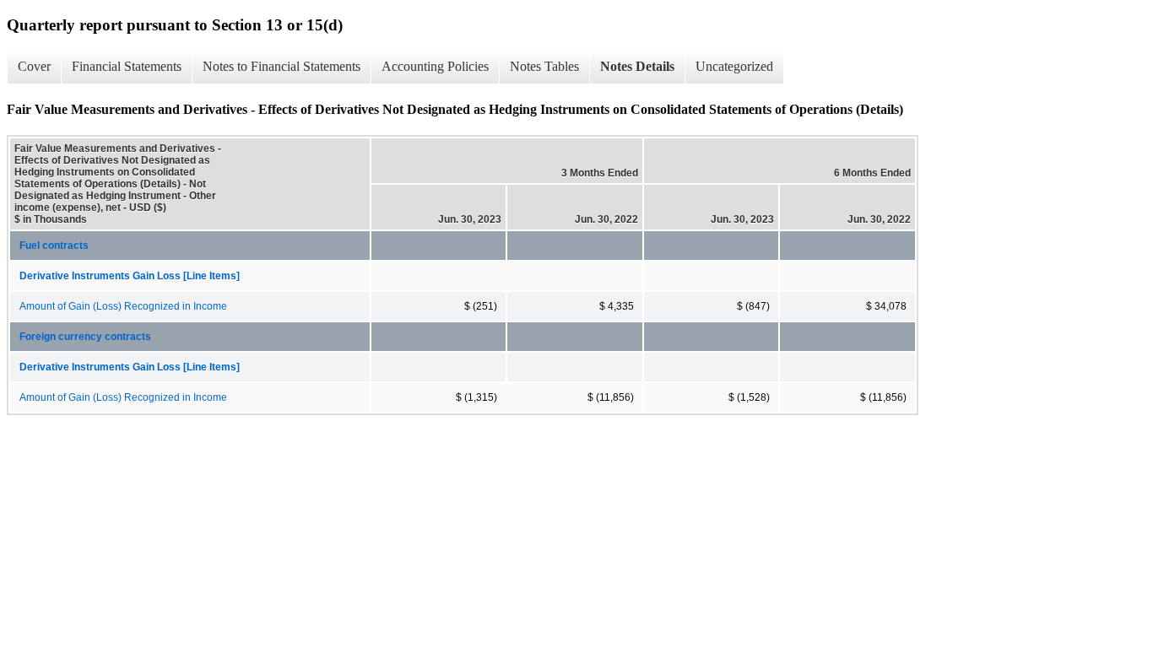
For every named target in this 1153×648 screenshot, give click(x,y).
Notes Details (637, 66)
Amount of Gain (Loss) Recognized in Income (123, 306)
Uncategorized (734, 66)
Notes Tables (544, 66)
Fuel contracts (54, 245)
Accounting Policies (435, 66)
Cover (34, 66)
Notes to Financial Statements (281, 66)
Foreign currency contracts (85, 337)
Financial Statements (126, 66)
